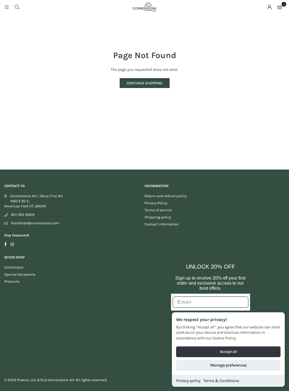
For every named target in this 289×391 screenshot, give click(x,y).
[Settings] (269, 7)
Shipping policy (157, 217)
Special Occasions (19, 274)
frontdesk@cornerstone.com (35, 223)
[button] (280, 7)
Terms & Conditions (221, 380)
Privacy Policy (155, 203)
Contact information (161, 224)
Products (11, 281)
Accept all (228, 351)
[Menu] (7, 7)
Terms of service (158, 210)
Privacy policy (188, 380)
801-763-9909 (22, 214)
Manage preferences (228, 365)
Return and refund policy (165, 196)
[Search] (17, 7)
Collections (13, 267)
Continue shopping (145, 83)
